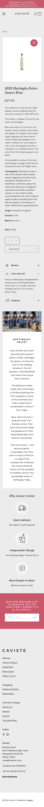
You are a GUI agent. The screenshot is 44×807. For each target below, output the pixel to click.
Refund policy (8, 671)
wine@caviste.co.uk (12, 760)
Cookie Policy (7, 667)
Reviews (15, 265)
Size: (7, 229)
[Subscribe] (34, 617)
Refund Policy (8, 694)
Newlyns (6, 711)
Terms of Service (9, 662)
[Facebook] (3, 734)
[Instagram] (7, 734)
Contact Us (7, 707)
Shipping (15, 300)
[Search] (35, 14)
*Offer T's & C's (9, 676)
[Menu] (4, 13)
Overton (6, 716)
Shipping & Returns (10, 689)
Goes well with (18, 274)
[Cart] (41, 14)
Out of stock (14, 249)
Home (4, 31)
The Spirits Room (9, 720)
